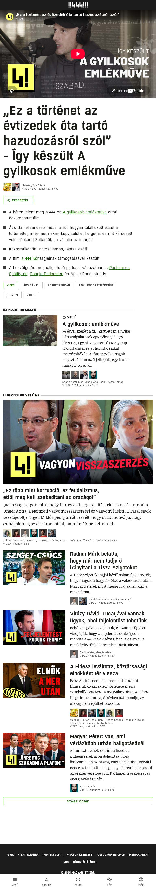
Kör (109, 885)
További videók (78, 801)
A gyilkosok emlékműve (85, 212)
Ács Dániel (39, 185)
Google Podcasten (46, 274)
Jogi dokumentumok (111, 854)
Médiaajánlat (138, 854)
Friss (78, 885)
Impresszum (52, 854)
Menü (15, 885)
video (25, 188)
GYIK (10, 854)
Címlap (46, 885)
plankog (26, 185)
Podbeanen (119, 267)
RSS (66, 862)
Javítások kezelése (79, 854)
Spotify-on (18, 274)
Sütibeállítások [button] (85, 862)
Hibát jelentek (28, 854)
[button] (10, 285)
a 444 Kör (30, 258)
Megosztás (20, 200)
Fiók (141, 885)
